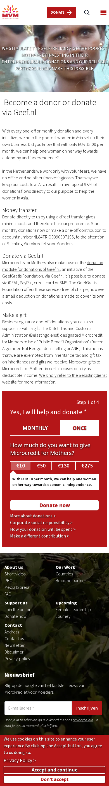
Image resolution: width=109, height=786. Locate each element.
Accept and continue (54, 770)
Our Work (65, 567)
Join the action (17, 610)
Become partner (71, 581)
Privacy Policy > (20, 760)
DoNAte (58, 12)
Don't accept (54, 779)
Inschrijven (87, 708)
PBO (8, 581)
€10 (20, 466)
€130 (63, 466)
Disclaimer (13, 652)
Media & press (16, 587)
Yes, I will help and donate (48, 412)
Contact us (14, 639)
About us (13, 567)
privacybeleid (83, 720)
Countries (64, 574)
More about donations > (33, 516)
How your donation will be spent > (43, 529)
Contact (13, 625)
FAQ (7, 594)
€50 (41, 466)
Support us (16, 603)
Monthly (35, 428)
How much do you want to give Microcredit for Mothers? (50, 449)
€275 (87, 466)
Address (11, 632)
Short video (15, 574)
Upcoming (66, 603)
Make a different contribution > (39, 536)
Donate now (15, 616)
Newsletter (14, 645)
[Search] (87, 12)
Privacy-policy (17, 659)
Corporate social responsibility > (41, 523)
